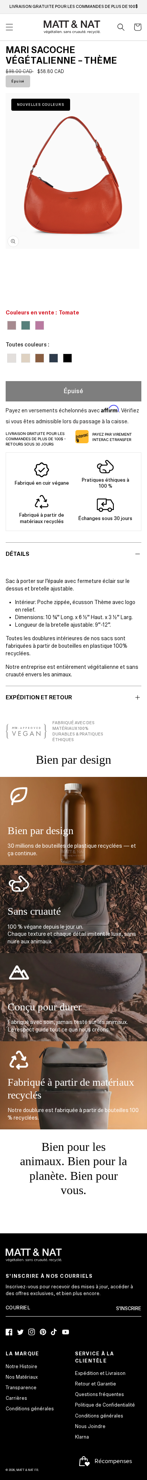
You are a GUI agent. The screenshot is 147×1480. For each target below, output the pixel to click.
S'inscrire (128, 1308)
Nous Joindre (90, 1426)
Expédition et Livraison (100, 1373)
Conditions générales (30, 1408)
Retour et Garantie (95, 1384)
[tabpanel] (72, 171)
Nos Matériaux (22, 1377)
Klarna (82, 1437)
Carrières (16, 1398)
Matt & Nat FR (27, 1470)
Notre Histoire (21, 1366)
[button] (121, 27)
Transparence (21, 1387)
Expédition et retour (39, 697)
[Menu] (9, 27)
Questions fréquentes (99, 1394)
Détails (17, 554)
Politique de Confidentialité (105, 1405)
